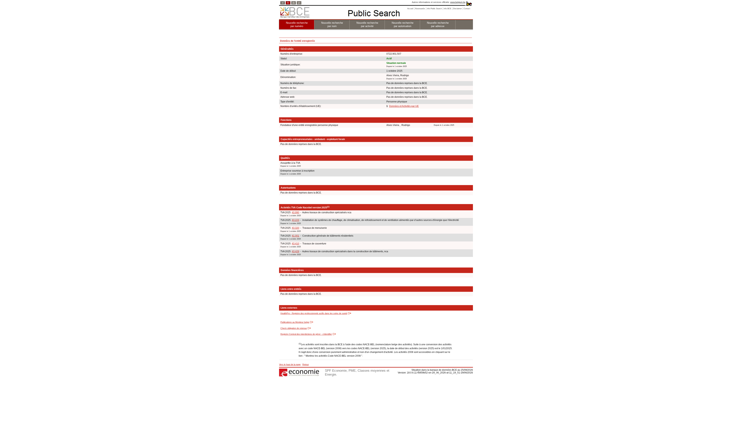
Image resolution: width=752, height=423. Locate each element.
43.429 (295, 251)
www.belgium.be (457, 2)
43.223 (295, 220)
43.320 (295, 228)
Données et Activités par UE (404, 106)
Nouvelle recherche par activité (367, 24)
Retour (305, 364)
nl (283, 2)
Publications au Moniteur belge (294, 322)
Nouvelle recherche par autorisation (402, 24)
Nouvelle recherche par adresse (438, 24)
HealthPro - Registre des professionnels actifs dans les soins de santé (313, 313)
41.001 (295, 235)
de (293, 2)
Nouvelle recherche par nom (332, 24)
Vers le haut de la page (290, 364)
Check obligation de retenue (293, 328)
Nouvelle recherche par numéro (297, 24)
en (299, 2)
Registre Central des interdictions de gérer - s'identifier (306, 334)
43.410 (295, 243)
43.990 (295, 212)
